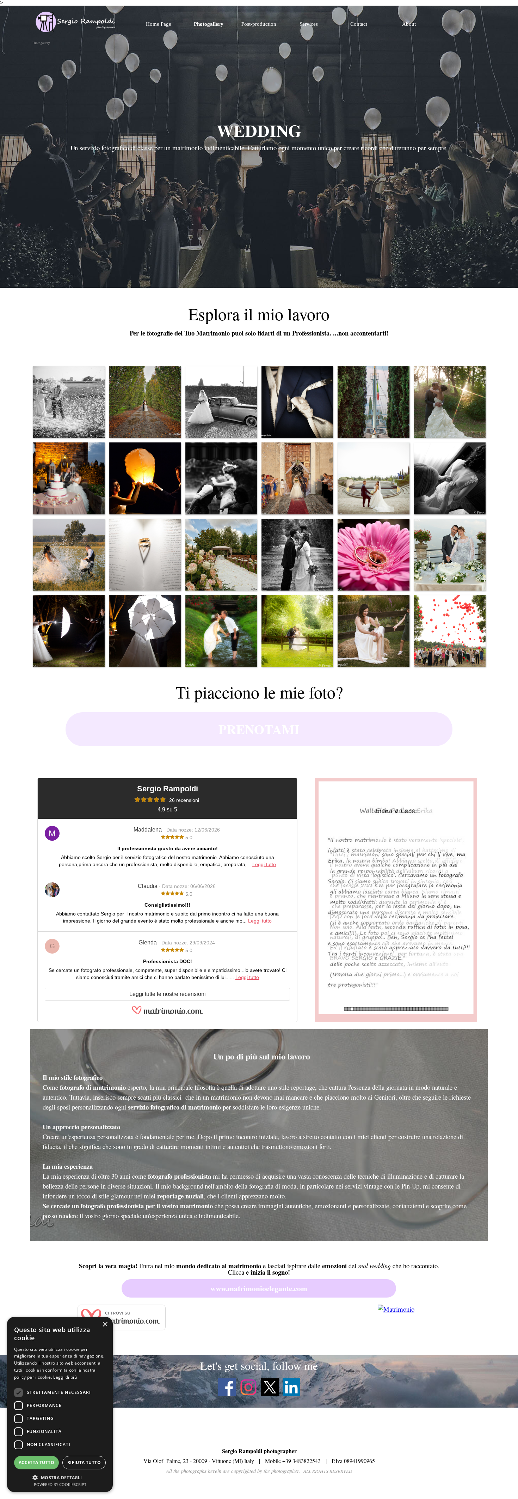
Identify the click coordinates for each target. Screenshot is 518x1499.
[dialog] (60, 1404)
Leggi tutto (264, 864)
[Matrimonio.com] (167, 1012)
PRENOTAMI (259, 729)
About (409, 24)
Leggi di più (65, 1377)
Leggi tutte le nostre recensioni (167, 994)
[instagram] (248, 1387)
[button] (68, 402)
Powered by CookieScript (60, 1484)
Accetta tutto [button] (36, 1462)
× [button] (104, 1324)
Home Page (158, 24)
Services (309, 24)
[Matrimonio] (396, 1309)
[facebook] (227, 1387)
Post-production (258, 24)
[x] (270, 1387)
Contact (358, 24)
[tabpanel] (259, 140)
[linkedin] (291, 1387)
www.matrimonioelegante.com (258, 1288)
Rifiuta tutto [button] (84, 1462)
